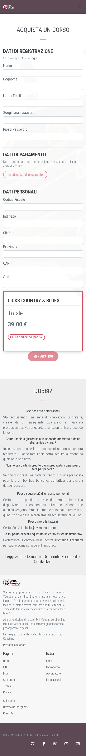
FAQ (5, 667)
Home (6, 661)
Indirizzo (9, 216)
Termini (7, 686)
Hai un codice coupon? (25, 337)
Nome (7, 65)
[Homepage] (9, 7)
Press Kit (8, 713)
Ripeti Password (15, 129)
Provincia (10, 246)
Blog (6, 673)
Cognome (10, 79)
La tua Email (12, 95)
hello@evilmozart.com (40, 528)
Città (6, 233)
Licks (49, 661)
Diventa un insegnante (16, 707)
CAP (6, 263)
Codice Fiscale (14, 199)
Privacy (7, 692)
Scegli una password (18, 112)
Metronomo (53, 667)
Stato (7, 277)
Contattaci (58, 480)
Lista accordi (53, 679)
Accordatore (53, 673)
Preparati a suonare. (15, 645)
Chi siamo (9, 700)
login (34, 58)
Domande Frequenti (69, 540)
